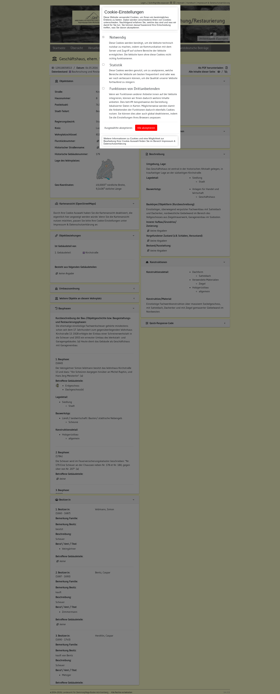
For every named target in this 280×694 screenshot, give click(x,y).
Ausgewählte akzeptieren (118, 127)
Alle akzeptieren (146, 127)
